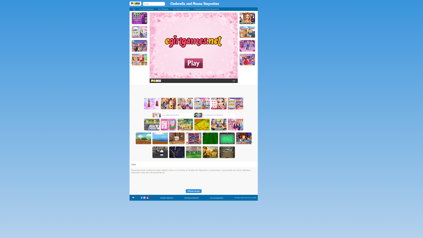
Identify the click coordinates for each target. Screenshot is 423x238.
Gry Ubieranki (163, 9)
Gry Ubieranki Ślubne (170, 115)
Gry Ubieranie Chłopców (213, 115)
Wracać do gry (193, 191)
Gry (134, 9)
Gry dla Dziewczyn (147, 9)
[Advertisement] (194, 91)
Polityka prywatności (192, 198)
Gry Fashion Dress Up (181, 9)
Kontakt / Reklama (166, 198)
